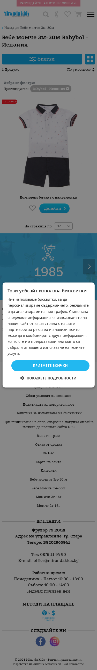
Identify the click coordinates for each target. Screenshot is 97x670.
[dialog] (48, 335)
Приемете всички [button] (50, 365)
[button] (48, 378)
